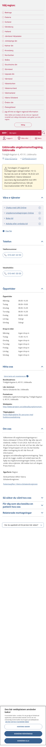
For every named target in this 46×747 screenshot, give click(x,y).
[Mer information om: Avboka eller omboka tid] (40, 223)
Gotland (8, 22)
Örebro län (9, 102)
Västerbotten (10, 83)
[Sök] (44, 132)
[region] (23, 725)
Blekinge (8, 12)
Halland (8, 31)
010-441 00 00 (14, 273)
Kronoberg (9, 50)
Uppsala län (9, 74)
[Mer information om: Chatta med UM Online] (40, 207)
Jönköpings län (11, 41)
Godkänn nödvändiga (23, 734)
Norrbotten (9, 55)
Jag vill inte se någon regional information (21, 111)
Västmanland (10, 93)
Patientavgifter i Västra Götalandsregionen (20, 484)
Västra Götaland (11, 98)
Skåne (7, 60)
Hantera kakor (23, 727)
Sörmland (8, 69)
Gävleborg (9, 27)
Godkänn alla (23, 741)
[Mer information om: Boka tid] (40, 218)
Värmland (8, 79)
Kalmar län (9, 46)
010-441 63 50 (14, 254)
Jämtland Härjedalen (13, 36)
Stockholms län (11, 64)
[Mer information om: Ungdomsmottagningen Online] (40, 213)
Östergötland (10, 107)
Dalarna (8, 17)
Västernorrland (11, 88)
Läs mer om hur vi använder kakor (17, 722)
